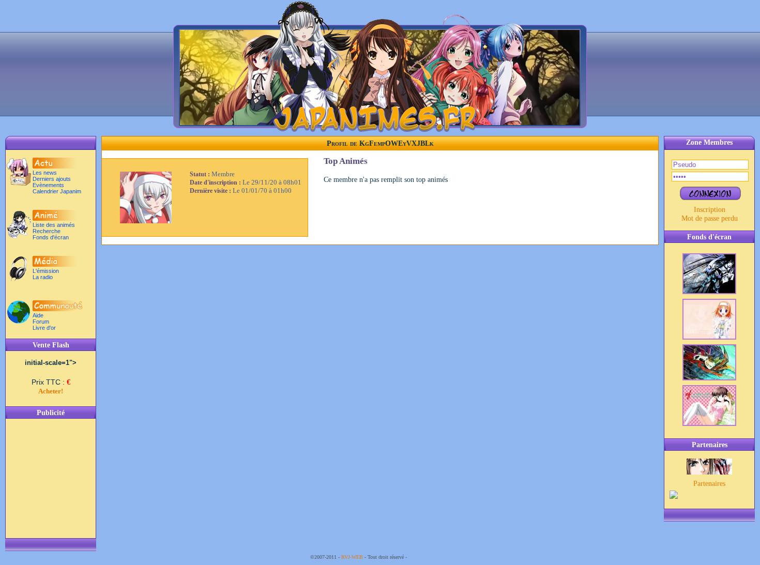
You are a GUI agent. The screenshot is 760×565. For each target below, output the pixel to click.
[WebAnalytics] (429, 557)
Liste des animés (54, 225)
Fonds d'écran (51, 237)
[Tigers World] (709, 472)
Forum (41, 321)
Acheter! (50, 391)
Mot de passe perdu (709, 218)
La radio (43, 277)
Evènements (48, 185)
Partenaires (709, 483)
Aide (38, 315)
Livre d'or (44, 328)
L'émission (46, 271)
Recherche (46, 231)
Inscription (709, 209)
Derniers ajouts (52, 179)
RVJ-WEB (352, 557)
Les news (45, 173)
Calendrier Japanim (57, 191)
